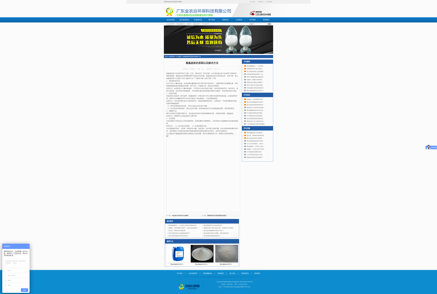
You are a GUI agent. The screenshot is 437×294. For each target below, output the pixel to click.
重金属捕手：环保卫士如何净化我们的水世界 (260, 146)
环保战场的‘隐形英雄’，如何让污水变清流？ (260, 74)
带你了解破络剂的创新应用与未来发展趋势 (260, 77)
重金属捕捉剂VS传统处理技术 (213, 225)
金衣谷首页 (171, 20)
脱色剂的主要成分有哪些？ (255, 82)
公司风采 (239, 20)
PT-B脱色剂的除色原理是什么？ (256, 113)
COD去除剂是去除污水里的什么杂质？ (259, 154)
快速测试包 (198, 20)
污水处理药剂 (170, 24)
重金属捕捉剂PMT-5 (226, 264)
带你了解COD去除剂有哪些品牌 (256, 85)
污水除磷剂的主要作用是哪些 (256, 124)
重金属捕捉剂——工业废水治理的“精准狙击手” (183, 225)
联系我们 (266, 20)
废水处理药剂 (184, 20)
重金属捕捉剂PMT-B (177, 264)
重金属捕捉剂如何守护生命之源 (256, 110)
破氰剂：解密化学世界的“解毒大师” (257, 80)
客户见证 (211, 20)
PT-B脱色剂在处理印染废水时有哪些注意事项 (260, 116)
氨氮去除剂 (196, 24)
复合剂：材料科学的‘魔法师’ (177, 230)
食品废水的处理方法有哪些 (180, 215)
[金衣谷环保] (189, 287)
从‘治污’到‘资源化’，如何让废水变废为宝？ (260, 143)
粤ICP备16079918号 (246, 282)
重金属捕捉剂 (181, 24)
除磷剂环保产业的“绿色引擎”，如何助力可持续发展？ (220, 228)
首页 (166, 56)
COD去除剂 (205, 24)
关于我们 (252, 2)
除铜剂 (189, 24)
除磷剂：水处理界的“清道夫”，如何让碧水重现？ (183, 228)
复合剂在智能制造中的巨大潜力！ (214, 230)
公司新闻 (179, 56)
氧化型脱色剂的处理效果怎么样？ (257, 118)
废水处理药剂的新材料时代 (212, 236)
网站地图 (269, 2)
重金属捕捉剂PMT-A (201, 264)
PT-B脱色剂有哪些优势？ (254, 152)
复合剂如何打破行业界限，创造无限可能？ (217, 233)
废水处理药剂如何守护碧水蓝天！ (179, 236)
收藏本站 (261, 2)
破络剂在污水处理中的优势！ (256, 107)
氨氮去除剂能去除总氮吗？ (255, 157)
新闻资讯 (225, 20)
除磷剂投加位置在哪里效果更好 (216, 215)
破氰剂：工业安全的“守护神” (255, 149)
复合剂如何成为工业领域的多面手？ (179, 233)
